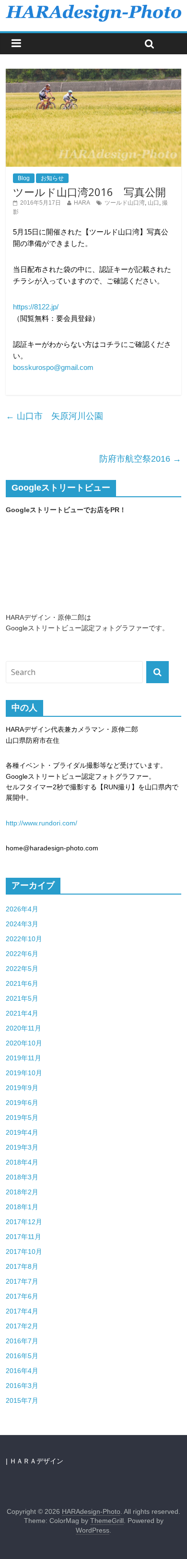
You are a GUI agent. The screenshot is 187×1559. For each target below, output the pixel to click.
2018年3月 (22, 1177)
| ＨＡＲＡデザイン (34, 1461)
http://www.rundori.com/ (41, 823)
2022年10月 (24, 939)
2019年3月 (22, 1147)
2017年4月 (22, 1311)
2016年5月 (22, 1356)
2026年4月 (22, 909)
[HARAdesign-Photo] (93, 9)
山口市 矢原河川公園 (54, 416)
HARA (82, 202)
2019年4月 (22, 1132)
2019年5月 (22, 1117)
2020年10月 (24, 1043)
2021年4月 (22, 1013)
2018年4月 (22, 1162)
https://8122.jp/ (35, 307)
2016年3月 (22, 1385)
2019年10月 (24, 1073)
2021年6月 (22, 983)
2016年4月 (22, 1371)
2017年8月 (22, 1266)
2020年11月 (23, 1028)
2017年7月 (22, 1281)
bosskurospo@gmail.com (53, 367)
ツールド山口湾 (125, 202)
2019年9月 (22, 1088)
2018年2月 (22, 1192)
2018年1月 (22, 1207)
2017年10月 (24, 1251)
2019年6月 (22, 1102)
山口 (153, 202)
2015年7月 (22, 1400)
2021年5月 (22, 998)
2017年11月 (23, 1236)
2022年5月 (22, 968)
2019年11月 (23, 1058)
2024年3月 (22, 924)
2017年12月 (24, 1222)
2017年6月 (22, 1296)
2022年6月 (22, 953)
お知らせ (52, 178)
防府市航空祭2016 (140, 459)
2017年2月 (22, 1326)
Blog (24, 178)
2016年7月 (22, 1341)
